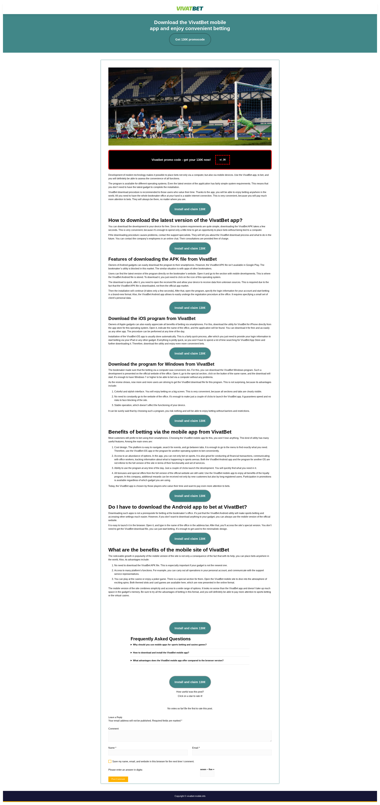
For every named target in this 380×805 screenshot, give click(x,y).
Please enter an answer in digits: (125, 770)
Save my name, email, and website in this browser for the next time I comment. (153, 761)
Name (112, 748)
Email (196, 748)
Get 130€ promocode (190, 39)
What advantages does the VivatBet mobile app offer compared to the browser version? (178, 660)
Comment (113, 728)
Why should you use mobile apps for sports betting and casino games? (170, 644)
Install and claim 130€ (190, 209)
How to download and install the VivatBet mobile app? (161, 652)
